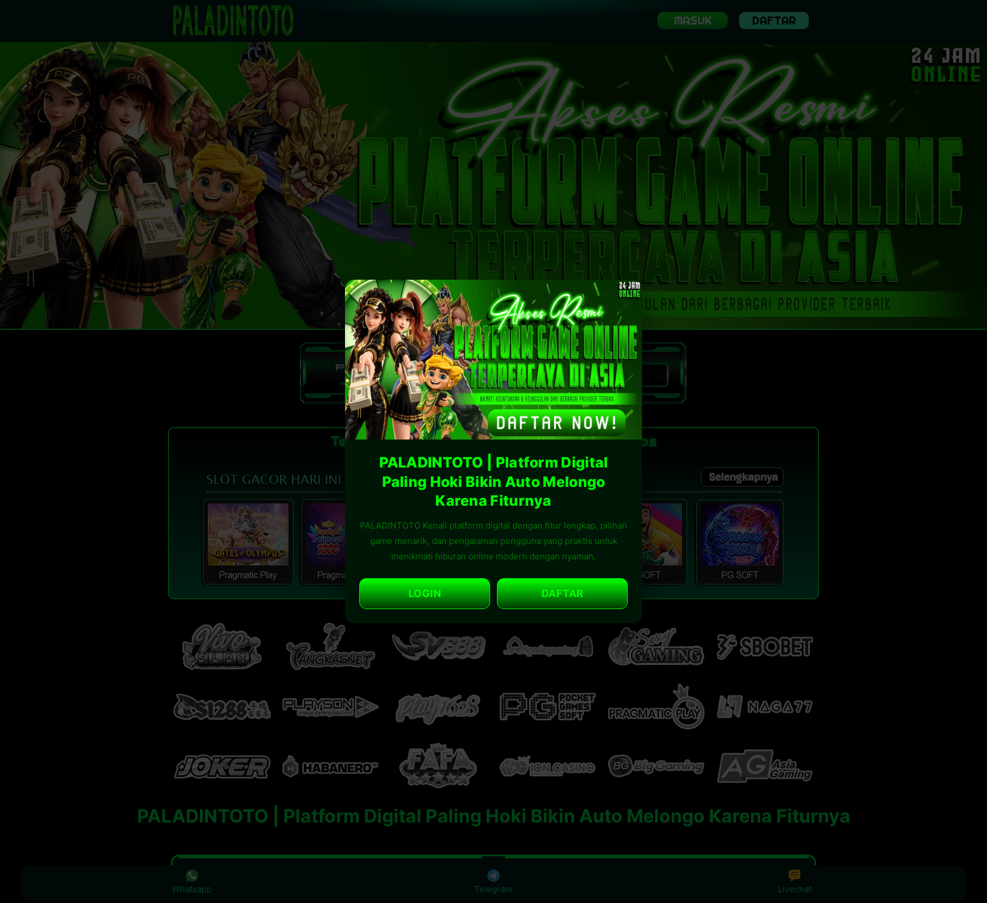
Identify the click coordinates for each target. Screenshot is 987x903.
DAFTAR (562, 593)
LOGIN (425, 593)
